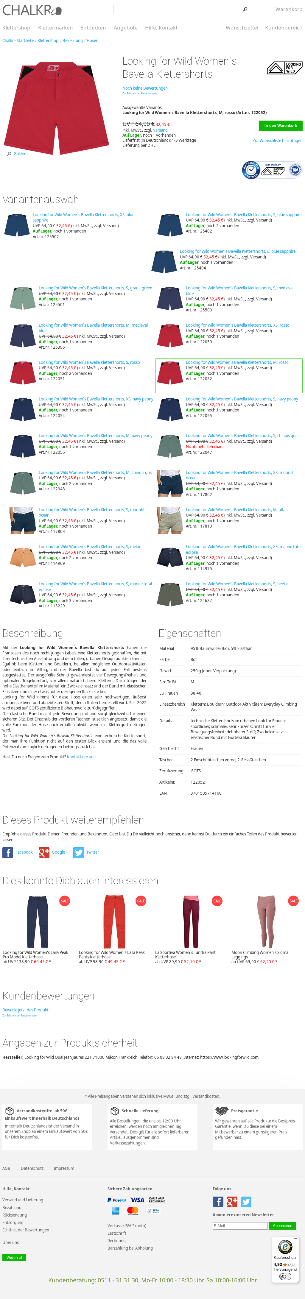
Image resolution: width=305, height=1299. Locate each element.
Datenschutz (32, 1168)
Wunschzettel (242, 27)
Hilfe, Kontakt (161, 27)
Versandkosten (205, 1096)
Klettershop (16, 27)
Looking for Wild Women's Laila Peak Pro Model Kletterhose (35, 957)
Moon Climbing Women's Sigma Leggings (259, 957)
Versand (160, 130)
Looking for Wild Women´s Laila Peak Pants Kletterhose (112, 957)
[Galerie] (56, 161)
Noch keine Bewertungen (145, 88)
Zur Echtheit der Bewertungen (139, 93)
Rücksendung (14, 1215)
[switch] (285, 1276)
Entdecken (93, 27)
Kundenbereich (284, 27)
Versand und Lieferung (22, 1200)
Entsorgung (13, 1222)
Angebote (126, 27)
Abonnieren (282, 1226)
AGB (6, 1168)
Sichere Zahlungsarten (130, 1189)
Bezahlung (11, 1207)
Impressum (64, 1168)
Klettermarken (55, 27)
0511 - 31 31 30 (118, 1280)
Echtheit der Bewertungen (25, 1230)
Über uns (10, 1242)
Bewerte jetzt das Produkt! (26, 1010)
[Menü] (295, 1240)
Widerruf (14, 1257)
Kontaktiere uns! (82, 757)
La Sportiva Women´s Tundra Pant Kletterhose (185, 957)
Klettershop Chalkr (32, 10)
